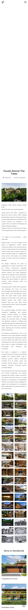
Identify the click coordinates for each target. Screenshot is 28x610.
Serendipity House (8, 607)
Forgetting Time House (9, 579)
